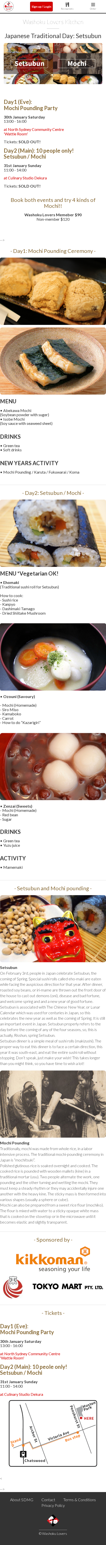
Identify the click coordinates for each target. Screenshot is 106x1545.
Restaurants (67, 8)
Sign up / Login (41, 6)
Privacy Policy (53, 1505)
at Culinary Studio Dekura (25, 177)
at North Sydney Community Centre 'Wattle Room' (34, 131)
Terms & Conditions (79, 1499)
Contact (48, 1499)
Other (93, 8)
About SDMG (21, 1499)
